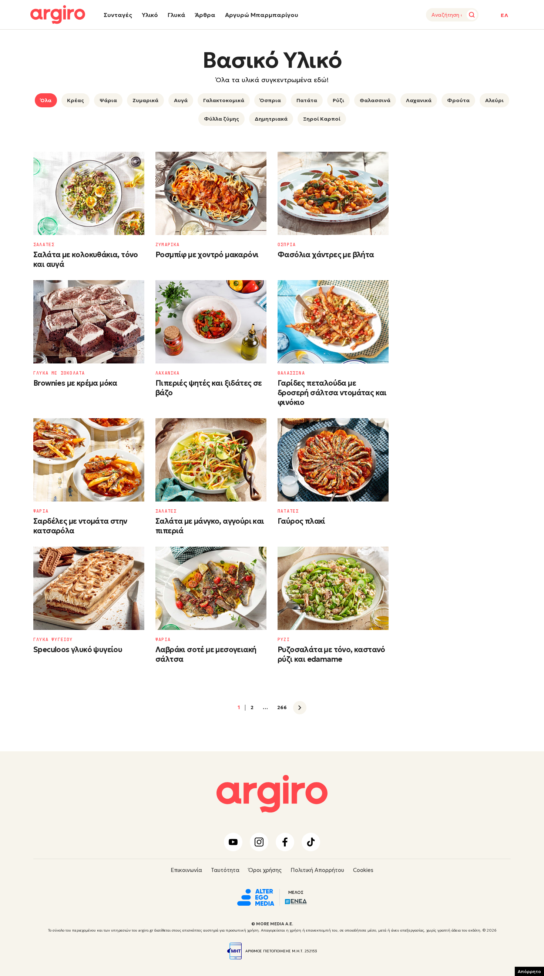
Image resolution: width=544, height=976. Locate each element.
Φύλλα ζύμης (221, 118)
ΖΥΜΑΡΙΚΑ (167, 245)
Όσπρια (270, 100)
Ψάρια (108, 100)
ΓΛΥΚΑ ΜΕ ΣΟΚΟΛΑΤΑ (59, 373)
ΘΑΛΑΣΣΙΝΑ (291, 373)
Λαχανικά (418, 100)
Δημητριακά (271, 118)
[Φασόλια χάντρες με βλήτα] (333, 193)
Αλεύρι (494, 100)
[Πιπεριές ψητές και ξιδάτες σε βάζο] (210, 321)
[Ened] (296, 901)
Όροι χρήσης (265, 869)
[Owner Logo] (255, 896)
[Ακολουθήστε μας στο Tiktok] (311, 842)
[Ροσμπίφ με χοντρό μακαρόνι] (210, 193)
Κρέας (75, 100)
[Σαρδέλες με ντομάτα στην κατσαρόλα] (88, 460)
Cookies (363, 869)
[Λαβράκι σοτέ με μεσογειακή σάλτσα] (210, 588)
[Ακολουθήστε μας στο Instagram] (259, 842)
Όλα (45, 100)
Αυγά (181, 100)
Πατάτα (306, 100)
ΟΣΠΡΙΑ (287, 245)
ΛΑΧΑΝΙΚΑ (167, 373)
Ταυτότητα (225, 869)
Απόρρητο (529, 971)
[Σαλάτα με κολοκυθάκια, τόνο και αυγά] (88, 193)
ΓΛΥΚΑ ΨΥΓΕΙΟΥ (53, 640)
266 (282, 708)
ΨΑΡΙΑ (40, 511)
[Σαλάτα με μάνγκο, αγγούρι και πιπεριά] (210, 460)
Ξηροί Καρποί (321, 118)
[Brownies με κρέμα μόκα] (88, 321)
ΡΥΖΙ (284, 640)
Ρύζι (338, 100)
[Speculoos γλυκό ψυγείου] (88, 588)
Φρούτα (458, 100)
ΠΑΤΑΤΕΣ (288, 511)
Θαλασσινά (375, 100)
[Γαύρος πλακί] (333, 460)
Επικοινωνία (186, 869)
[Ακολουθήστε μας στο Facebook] (285, 842)
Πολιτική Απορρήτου (317, 869)
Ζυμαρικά (145, 100)
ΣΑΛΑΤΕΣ (43, 245)
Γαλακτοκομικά (223, 100)
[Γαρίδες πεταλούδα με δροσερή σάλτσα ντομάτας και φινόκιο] (333, 321)
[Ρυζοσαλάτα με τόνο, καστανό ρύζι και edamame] (333, 588)
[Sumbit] (472, 15)
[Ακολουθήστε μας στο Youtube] (233, 842)
